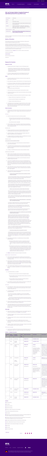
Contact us (38, 0)
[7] (5, 412)
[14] (5, 427)
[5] (21, 207)
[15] (5, 428)
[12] (5, 423)
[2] (5, 404)
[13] (5, 425)
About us (13, 4)
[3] (5, 405)
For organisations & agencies (21, 4)
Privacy (10, 447)
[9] (5, 417)
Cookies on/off (42, 0)
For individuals (29, 4)
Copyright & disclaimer (20, 447)
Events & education (36, 4)
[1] (5, 402)
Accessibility (14, 447)
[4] (5, 407)
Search (42, 4)
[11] (5, 421)
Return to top (7, 432)
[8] (5, 414)
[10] (5, 420)
